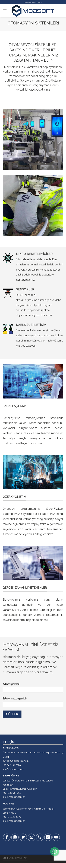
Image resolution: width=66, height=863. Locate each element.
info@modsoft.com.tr (33, 2)
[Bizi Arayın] (39, 837)
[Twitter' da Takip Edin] (23, 837)
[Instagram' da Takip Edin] (15, 837)
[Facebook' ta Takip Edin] (7, 837)
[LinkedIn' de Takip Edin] (48, 837)
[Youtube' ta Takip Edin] (56, 837)
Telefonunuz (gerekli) (15, 698)
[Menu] (5, 10)
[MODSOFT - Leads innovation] (33, 11)
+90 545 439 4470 (12, 817)
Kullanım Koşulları (15, 858)
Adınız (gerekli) (11, 684)
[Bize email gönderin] (31, 837)
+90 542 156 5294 (12, 765)
